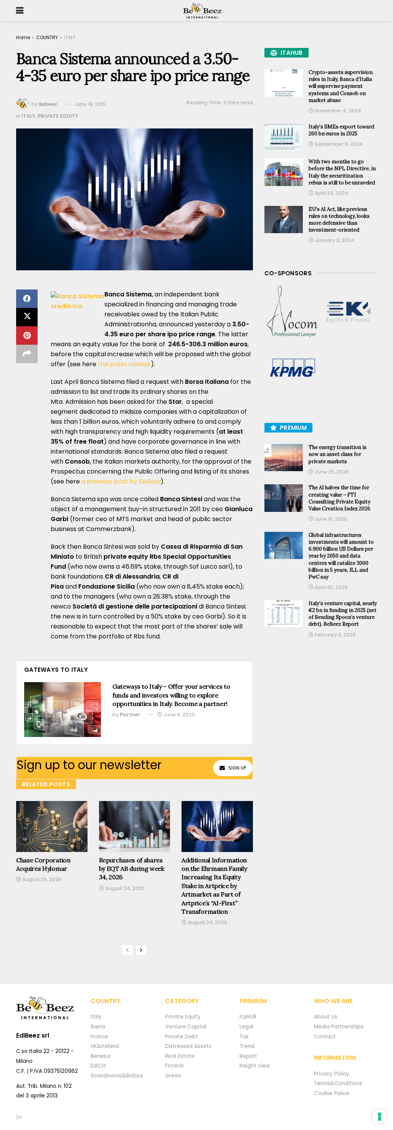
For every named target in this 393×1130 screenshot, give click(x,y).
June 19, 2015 (90, 104)
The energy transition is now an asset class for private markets (338, 454)
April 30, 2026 (331, 587)
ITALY (70, 37)
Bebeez (48, 104)
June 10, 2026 (330, 519)
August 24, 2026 (124, 888)
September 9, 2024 (338, 144)
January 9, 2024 (334, 240)
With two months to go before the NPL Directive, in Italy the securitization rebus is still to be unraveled (342, 172)
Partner (130, 714)
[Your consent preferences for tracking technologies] (379, 1116)
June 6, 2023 (178, 714)
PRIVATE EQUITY (58, 116)
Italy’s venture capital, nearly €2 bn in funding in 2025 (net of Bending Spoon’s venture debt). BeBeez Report (343, 614)
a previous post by (120, 481)
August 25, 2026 (41, 879)
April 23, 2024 (331, 193)
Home (23, 37)
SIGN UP (237, 768)
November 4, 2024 (337, 110)
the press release (124, 364)
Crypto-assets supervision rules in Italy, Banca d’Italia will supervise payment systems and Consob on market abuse (341, 86)
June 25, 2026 (331, 471)
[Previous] (127, 950)
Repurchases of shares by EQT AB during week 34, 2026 (131, 868)
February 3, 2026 (335, 634)
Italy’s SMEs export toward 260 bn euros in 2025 (341, 130)
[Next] (141, 950)
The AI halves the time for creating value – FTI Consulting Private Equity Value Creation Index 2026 (339, 498)
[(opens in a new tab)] (292, 312)
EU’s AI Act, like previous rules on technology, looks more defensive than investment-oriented (339, 220)
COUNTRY (47, 37)
